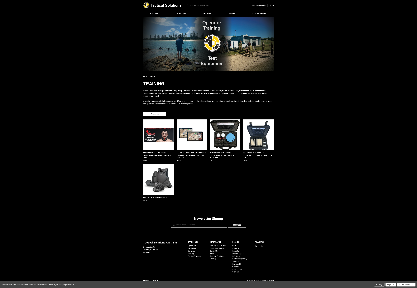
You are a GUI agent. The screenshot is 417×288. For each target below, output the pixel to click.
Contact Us (214, 251)
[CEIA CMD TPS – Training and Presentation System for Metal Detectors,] (225, 135)
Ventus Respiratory (239, 259)
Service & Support (259, 13)
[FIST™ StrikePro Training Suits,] (159, 180)
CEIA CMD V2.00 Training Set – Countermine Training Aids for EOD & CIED (257, 155)
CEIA (234, 246)
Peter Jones (237, 269)
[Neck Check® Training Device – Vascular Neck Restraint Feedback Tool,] (159, 135)
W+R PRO (236, 261)
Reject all (391, 284)
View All (235, 272)
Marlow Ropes (237, 254)
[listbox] (158, 114)
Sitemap (213, 259)
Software (207, 13)
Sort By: (147, 114)
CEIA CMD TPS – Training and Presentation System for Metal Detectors (222, 155)
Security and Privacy (218, 246)
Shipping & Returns (217, 248)
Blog (212, 254)
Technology (181, 13)
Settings (379, 284)
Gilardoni (235, 267)
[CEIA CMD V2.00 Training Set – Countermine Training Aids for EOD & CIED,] (258, 135)
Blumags (235, 248)
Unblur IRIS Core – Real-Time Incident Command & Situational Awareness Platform (191, 155)
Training (231, 13)
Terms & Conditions (217, 256)
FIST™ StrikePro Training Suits (155, 198)
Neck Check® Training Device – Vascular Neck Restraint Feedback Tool (157, 155)
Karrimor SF (236, 264)
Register (262, 5)
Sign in (254, 5)
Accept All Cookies (406, 284)
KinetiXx (235, 251)
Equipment (154, 13)
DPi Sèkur (236, 256)
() (272, 5)
